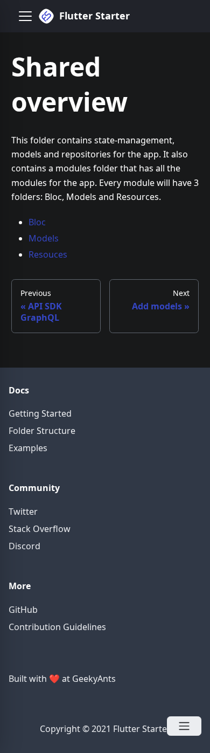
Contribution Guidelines (57, 627)
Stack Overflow (40, 529)
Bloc (37, 222)
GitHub (23, 610)
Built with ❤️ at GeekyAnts (62, 679)
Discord (24, 546)
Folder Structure (42, 431)
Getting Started (40, 413)
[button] (25, 16)
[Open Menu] (184, 726)
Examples (28, 448)
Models (44, 238)
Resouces (48, 254)
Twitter (23, 511)
